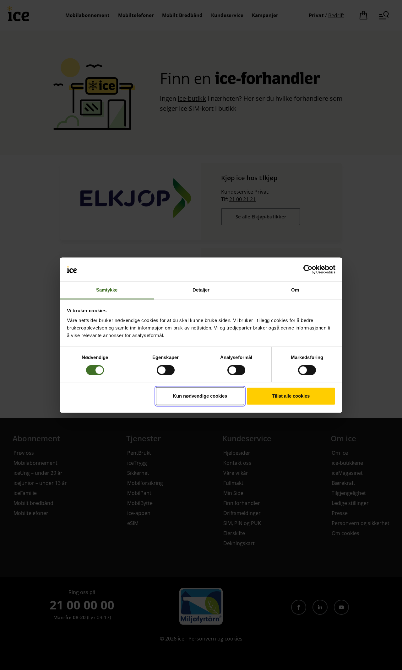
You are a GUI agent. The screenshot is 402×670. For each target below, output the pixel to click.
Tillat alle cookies (291, 396)
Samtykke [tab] (107, 290)
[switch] (166, 370)
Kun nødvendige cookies (200, 396)
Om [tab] (295, 290)
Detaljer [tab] (201, 290)
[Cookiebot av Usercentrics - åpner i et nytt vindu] (307, 269)
